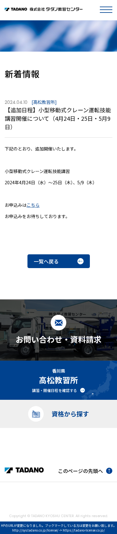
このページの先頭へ (80, 471)
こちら (33, 205)
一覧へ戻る (46, 261)
